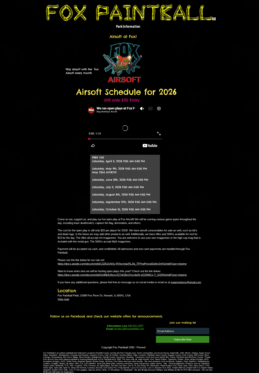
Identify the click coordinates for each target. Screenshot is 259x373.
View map (63, 299)
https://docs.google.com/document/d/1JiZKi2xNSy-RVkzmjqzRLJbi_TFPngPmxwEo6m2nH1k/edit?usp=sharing (122, 263)
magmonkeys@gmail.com (186, 282)
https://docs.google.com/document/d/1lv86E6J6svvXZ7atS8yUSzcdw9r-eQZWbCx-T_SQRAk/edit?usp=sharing (122, 274)
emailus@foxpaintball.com (129, 328)
